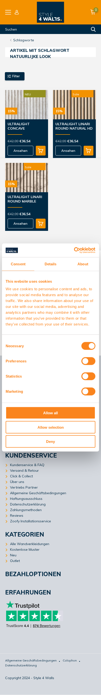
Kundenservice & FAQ (27, 465)
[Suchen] (93, 29)
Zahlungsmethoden (26, 510)
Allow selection (51, 427)
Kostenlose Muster (24, 549)
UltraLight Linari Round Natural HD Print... (74, 126)
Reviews (16, 515)
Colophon (70, 660)
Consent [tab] (18, 264)
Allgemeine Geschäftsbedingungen (38, 493)
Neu (13, 555)
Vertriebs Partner (24, 487)
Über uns (17, 482)
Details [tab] (51, 264)
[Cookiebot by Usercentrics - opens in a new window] (73, 250)
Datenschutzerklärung (28, 504)
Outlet (15, 561)
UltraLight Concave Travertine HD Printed (22, 126)
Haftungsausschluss (26, 498)
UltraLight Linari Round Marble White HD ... (25, 199)
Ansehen (20, 151)
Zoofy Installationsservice (30, 521)
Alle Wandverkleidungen (29, 544)
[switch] (88, 361)
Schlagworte (23, 40)
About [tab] (82, 264)
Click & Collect (21, 476)
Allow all (50, 413)
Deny (50, 441)
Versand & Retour (24, 470)
